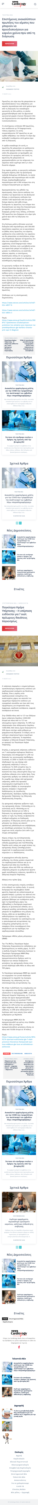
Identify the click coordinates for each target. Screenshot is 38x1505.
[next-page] (20, 523)
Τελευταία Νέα (7, 15)
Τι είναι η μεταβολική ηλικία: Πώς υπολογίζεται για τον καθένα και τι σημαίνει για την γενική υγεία (25, 1413)
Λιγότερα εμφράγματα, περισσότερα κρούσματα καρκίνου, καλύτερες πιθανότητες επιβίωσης (26, 573)
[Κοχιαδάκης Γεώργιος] (4, 87)
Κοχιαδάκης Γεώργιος (12, 89)
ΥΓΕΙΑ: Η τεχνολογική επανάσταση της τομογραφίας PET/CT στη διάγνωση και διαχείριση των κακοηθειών (26, 345)
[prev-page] (17, 523)
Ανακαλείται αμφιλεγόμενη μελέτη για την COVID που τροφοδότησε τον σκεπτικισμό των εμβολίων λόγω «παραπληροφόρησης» (19, 392)
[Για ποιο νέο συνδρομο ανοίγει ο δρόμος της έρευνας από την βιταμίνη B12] (19, 420)
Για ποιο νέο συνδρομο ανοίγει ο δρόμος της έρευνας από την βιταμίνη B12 (19, 439)
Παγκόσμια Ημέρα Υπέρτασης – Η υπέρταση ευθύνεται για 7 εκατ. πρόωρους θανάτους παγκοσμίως (11, 345)
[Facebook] (19, 1347)
